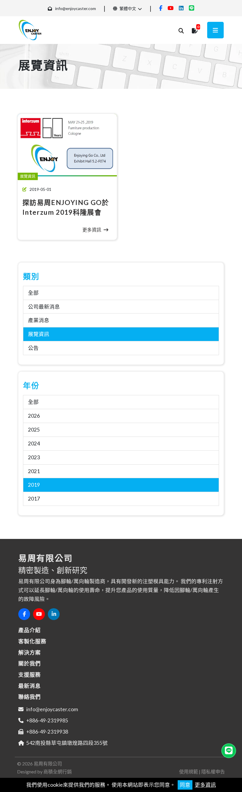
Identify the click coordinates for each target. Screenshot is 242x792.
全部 (33, 293)
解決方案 (29, 652)
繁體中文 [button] (127, 8)
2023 (34, 457)
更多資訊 (205, 785)
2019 (34, 485)
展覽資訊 (38, 334)
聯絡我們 (29, 696)
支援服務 (29, 674)
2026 (34, 416)
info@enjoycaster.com (75, 8)
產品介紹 (29, 630)
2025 (34, 430)
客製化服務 (32, 641)
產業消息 (38, 320)
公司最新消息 (44, 307)
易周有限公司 (48, 763)
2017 (34, 499)
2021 (34, 471)
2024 (34, 443)
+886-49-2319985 (47, 720)
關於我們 (29, 663)
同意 (185, 785)
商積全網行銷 (57, 771)
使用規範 (188, 771)
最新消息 (29, 686)
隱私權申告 (213, 771)
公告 (33, 348)
